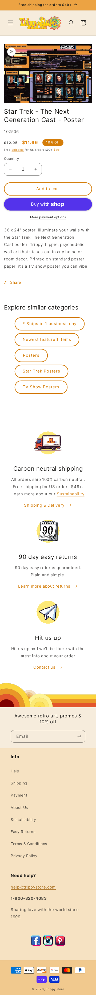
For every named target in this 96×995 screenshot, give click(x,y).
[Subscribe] (79, 736)
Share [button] (15, 282)
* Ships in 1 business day (50, 323)
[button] (11, 23)
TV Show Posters (41, 386)
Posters (31, 355)
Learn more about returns (44, 586)
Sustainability (70, 493)
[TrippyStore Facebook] (36, 944)
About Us (19, 807)
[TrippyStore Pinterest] (60, 944)
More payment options (48, 217)
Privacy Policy (24, 855)
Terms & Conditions (29, 843)
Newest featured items (47, 339)
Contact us (44, 667)
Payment (19, 795)
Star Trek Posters (41, 371)
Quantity (11, 158)
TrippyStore (55, 989)
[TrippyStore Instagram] (48, 944)
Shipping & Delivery (44, 505)
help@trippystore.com (33, 887)
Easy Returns (23, 831)
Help (15, 771)
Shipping (18, 149)
